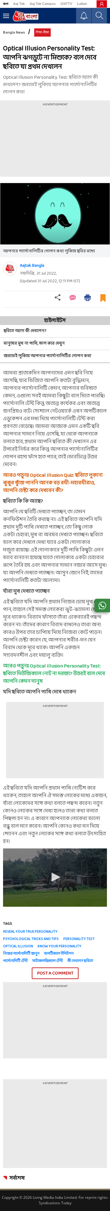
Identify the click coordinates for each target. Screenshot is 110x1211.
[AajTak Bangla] (25, 16)
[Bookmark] (103, 300)
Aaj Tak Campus (43, 3)
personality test (79, 939)
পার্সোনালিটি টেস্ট (15, 961)
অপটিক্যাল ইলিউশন (59, 954)
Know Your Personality (59, 946)
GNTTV (66, 3)
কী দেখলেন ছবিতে (80, 961)
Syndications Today (55, 1203)
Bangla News (14, 32)
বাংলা (5, 3)
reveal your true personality (30, 932)
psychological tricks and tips (31, 939)
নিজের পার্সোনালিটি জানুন (21, 954)
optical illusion (18, 946)
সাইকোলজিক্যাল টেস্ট (47, 961)
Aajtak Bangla (32, 265)
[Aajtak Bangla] (9, 268)
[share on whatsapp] (102, 605)
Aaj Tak (19, 3)
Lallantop (84, 3)
